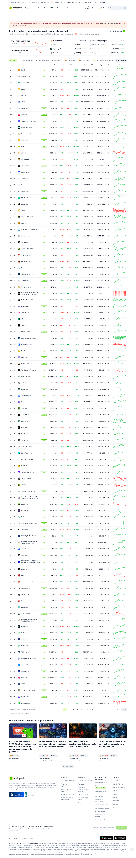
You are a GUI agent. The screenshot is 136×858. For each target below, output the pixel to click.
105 (88, 709)
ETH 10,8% (91, 2)
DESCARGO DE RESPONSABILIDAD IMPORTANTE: (24, 843)
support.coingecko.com (109, 23)
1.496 (29, 2)
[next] (92, 709)
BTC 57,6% (84, 2)
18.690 (17, 2)
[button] (68, 766)
